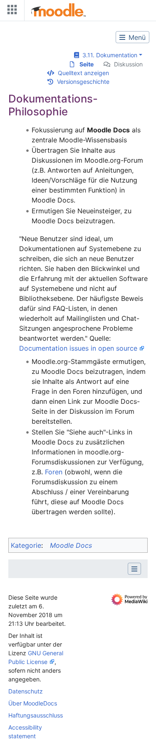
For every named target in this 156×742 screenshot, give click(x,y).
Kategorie (26, 545)
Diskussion (128, 64)
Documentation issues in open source (78, 348)
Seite (86, 64)
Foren (53, 472)
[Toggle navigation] (10, 11)
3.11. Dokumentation (108, 55)
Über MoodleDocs (32, 703)
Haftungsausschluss (35, 715)
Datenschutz (25, 691)
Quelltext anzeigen (83, 72)
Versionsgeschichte (83, 81)
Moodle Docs (71, 545)
